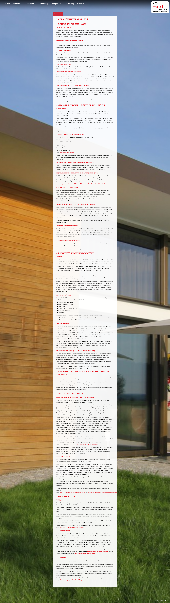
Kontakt (80, 4)
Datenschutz (57, 14)
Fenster (7, 4)
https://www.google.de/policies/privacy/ (87, 444)
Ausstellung (69, 4)
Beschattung (43, 4)
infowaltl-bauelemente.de (67, 152)
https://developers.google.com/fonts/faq (97, 551)
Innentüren (29, 4)
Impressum (157, 600)
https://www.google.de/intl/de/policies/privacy (72, 527)
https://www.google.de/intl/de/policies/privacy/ (73, 579)
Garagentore (56, 4)
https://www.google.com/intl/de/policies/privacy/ (73, 492)
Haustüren (17, 4)
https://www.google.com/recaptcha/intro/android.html (102, 492)
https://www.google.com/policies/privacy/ (85, 553)
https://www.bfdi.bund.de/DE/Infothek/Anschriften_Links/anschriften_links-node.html (83, 183)
